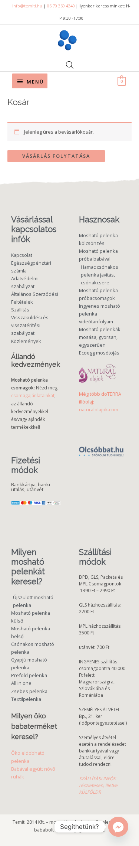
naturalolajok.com (98, 409)
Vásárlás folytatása (56, 156)
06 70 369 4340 (61, 6)
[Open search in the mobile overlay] (69, 64)
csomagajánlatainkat (32, 395)
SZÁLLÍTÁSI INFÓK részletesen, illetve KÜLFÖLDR (98, 785)
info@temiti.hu (27, 6)
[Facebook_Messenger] (118, 827)
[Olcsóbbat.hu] (101, 447)
